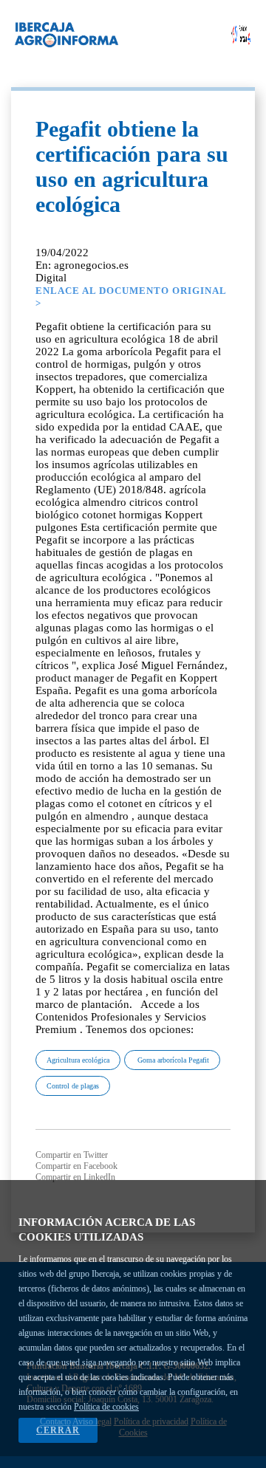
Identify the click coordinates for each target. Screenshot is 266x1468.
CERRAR (58, 1430)
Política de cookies (106, 1407)
